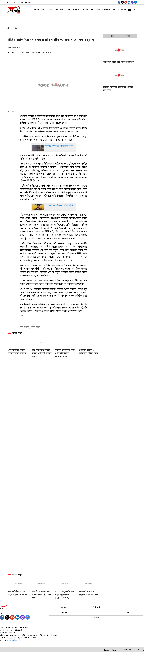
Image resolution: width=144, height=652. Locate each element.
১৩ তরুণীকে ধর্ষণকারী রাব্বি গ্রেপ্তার (59, 205)
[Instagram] (132, 2)
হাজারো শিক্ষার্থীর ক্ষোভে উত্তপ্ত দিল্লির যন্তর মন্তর (118, 88)
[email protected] (13, 640)
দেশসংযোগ (59, 10)
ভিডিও (98, 10)
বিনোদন (85, 10)
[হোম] (9, 28)
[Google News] (135, 2)
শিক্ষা (92, 10)
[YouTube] (125, 2)
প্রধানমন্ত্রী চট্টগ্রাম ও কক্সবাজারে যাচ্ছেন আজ (88, 351)
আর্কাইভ (96, 618)
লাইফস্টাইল (122, 10)
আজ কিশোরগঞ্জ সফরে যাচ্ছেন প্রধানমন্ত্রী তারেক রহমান (42, 353)
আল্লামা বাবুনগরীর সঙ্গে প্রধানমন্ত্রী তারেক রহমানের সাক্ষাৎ (65, 353)
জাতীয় (43, 10)
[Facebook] (119, 2)
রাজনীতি (50, 10)
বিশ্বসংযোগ (77, 10)
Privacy (106, 650)
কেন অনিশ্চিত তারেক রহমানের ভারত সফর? (17, 351)
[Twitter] (122, 2)
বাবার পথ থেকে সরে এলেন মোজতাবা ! (119, 62)
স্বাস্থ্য (96, 612)
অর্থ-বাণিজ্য (106, 10)
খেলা (114, 10)
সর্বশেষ (36, 10)
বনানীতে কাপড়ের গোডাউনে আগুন (58, 146)
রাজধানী (68, 10)
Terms (114, 650)
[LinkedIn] (129, 2)
